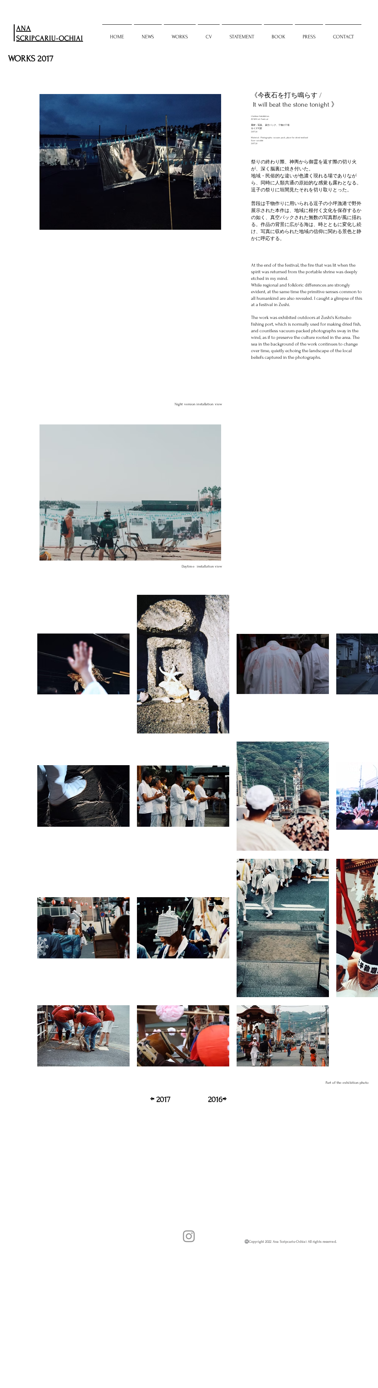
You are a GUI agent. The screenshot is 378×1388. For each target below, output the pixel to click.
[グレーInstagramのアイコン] (189, 1236)
